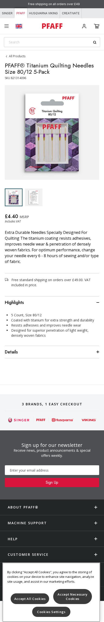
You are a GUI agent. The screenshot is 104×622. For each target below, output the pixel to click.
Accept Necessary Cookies (73, 596)
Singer (7, 13)
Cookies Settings (51, 612)
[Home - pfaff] (51, 26)
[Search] (96, 42)
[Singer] (19, 420)
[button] (96, 26)
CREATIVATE (71, 13)
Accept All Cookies (30, 599)
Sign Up (52, 482)
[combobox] (52, 42)
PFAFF (20, 13)
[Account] (84, 26)
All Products (17, 56)
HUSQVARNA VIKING (43, 13)
